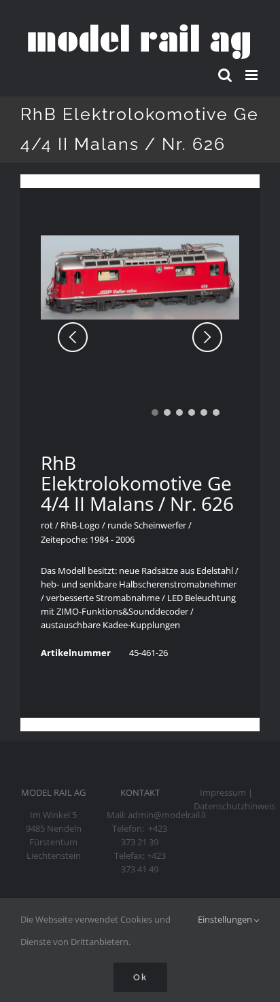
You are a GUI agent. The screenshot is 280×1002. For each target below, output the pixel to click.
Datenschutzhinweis (234, 806)
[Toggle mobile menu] (252, 75)
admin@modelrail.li (167, 815)
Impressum (223, 792)
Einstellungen (226, 919)
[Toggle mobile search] (225, 75)
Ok (140, 977)
